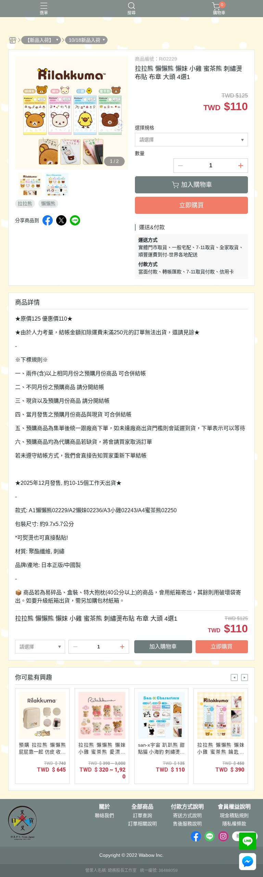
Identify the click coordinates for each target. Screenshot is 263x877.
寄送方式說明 (187, 815)
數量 (140, 153)
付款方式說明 (187, 807)
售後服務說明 (187, 823)
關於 (104, 807)
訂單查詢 (142, 815)
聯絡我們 (104, 815)
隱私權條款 (234, 823)
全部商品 (142, 807)
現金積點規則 (234, 815)
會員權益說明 (234, 807)
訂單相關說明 (142, 823)
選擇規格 (144, 127)
